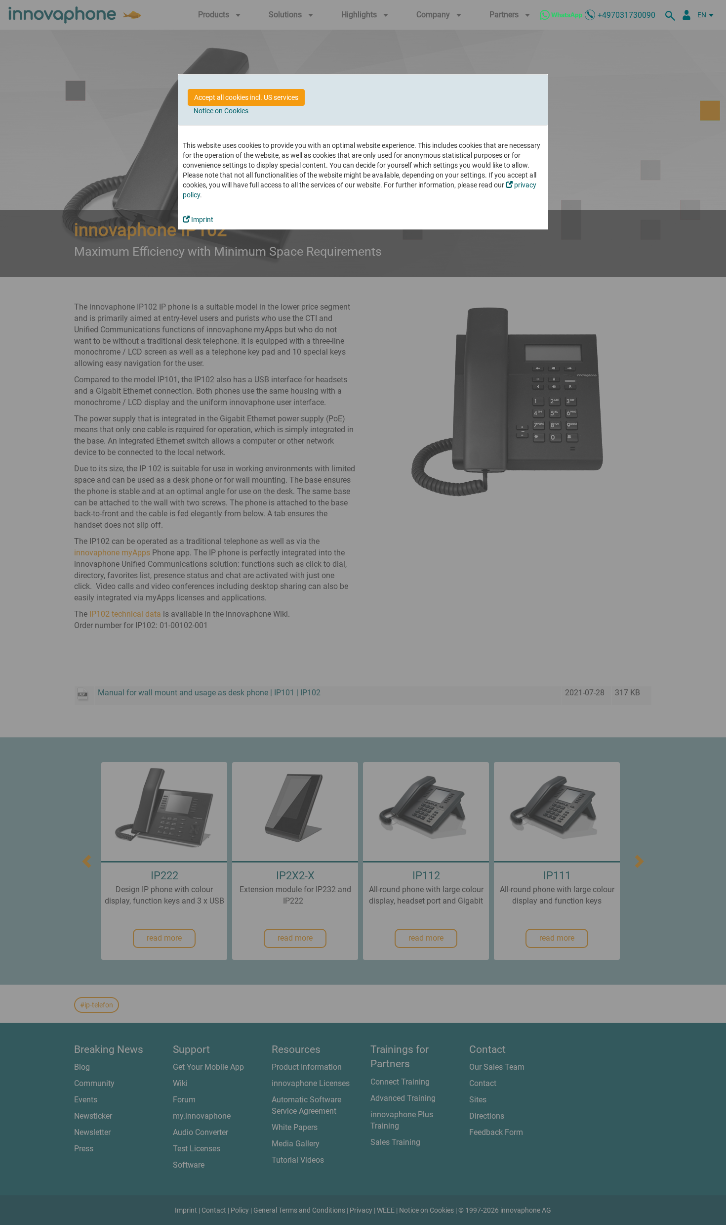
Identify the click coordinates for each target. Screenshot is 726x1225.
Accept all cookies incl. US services (246, 97)
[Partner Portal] (686, 15)
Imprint (201, 220)
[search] (671, 15)
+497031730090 (626, 15)
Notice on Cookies (221, 111)
